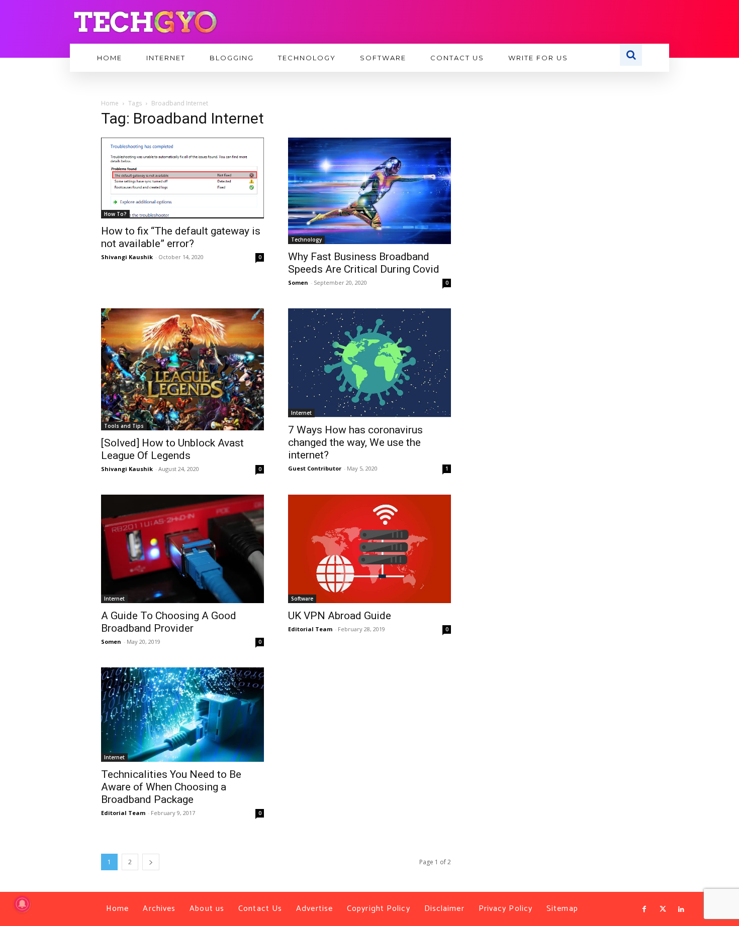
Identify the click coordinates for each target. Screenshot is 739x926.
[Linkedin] (681, 909)
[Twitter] (663, 909)
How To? (115, 213)
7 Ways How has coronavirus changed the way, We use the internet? (355, 442)
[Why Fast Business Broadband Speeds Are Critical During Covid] (369, 191)
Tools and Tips (124, 425)
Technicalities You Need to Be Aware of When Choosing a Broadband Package (171, 786)
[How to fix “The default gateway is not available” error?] (182, 178)
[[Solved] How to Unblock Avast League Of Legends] (182, 369)
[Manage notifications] (22, 904)
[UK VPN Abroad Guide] (369, 549)
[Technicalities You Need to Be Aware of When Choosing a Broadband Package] (182, 714)
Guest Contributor (314, 468)
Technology (306, 239)
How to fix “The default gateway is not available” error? (180, 237)
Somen (298, 282)
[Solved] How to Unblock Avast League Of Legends (172, 449)
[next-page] (150, 862)
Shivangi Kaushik (127, 257)
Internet (301, 412)
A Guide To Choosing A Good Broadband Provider (168, 622)
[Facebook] (644, 909)
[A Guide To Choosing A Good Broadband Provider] (182, 549)
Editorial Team (310, 629)
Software (302, 598)
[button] (631, 55)
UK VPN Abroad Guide (339, 616)
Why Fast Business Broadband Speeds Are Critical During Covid (363, 263)
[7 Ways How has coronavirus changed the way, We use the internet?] (369, 362)
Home (110, 103)
